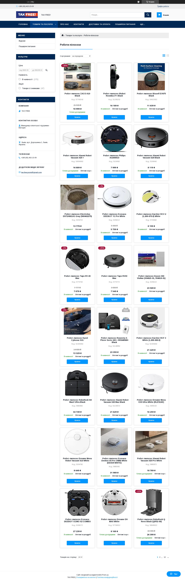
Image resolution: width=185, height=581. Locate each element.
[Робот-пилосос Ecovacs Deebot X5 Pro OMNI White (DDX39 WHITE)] (114, 441)
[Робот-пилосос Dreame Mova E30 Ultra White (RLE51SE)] (151, 382)
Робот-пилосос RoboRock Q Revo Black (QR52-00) (151, 520)
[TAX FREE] (27, 17)
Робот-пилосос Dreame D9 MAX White (114, 520)
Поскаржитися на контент (86, 577)
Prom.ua (105, 575)
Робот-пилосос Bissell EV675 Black (151, 95)
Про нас (64, 24)
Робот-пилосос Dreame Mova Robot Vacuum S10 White (77, 459)
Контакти (79, 24)
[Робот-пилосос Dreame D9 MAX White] (114, 502)
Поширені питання (125, 24)
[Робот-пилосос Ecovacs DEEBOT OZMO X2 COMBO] (77, 502)
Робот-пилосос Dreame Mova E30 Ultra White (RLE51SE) (151, 401)
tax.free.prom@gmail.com (31, 172)
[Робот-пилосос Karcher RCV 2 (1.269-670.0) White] (151, 197)
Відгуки (22, 41)
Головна (23, 24)
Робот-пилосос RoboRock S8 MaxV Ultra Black (77, 401)
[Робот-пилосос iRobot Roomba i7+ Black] (114, 76)
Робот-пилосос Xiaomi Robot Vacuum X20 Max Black (114, 401)
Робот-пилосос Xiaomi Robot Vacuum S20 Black (151, 156)
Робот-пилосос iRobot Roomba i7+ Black (114, 95)
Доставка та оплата (99, 24)
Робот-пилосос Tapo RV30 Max (114, 277)
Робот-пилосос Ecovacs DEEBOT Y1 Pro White (114, 215)
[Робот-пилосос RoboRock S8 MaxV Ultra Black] (77, 382)
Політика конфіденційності (107, 577)
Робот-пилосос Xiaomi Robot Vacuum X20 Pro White (151, 459)
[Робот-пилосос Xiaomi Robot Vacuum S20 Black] (151, 138)
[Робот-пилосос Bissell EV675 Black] (151, 76)
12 (165, 557)
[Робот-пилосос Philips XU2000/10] (114, 138)
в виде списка (167, 56)
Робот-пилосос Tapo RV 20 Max (77, 277)
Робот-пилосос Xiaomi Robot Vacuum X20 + (77, 156)
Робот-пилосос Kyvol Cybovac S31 (77, 339)
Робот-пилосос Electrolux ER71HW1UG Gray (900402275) (77, 215)
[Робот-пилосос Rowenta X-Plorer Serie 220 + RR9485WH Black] (114, 320)
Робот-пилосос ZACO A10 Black (77, 95)
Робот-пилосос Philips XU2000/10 (114, 156)
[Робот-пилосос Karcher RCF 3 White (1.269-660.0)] (151, 320)
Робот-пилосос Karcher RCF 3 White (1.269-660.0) (151, 339)
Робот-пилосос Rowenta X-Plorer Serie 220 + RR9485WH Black (114, 340)
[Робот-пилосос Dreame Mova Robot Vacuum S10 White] (77, 441)
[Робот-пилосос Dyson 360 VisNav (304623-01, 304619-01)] (151, 259)
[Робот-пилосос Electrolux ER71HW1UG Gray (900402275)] (77, 197)
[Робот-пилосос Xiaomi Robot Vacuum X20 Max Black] (114, 382)
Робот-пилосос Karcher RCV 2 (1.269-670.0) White (151, 215)
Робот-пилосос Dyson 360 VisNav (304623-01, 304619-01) (151, 277)
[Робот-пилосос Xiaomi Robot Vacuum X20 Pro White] (151, 441)
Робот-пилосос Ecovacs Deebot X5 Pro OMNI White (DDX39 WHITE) (114, 460)
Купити (77, 117)
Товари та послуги (43, 24)
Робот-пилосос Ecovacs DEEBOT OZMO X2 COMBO (77, 520)
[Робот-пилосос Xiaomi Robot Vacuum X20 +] (77, 138)
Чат (175, 574)
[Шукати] (148, 14)
